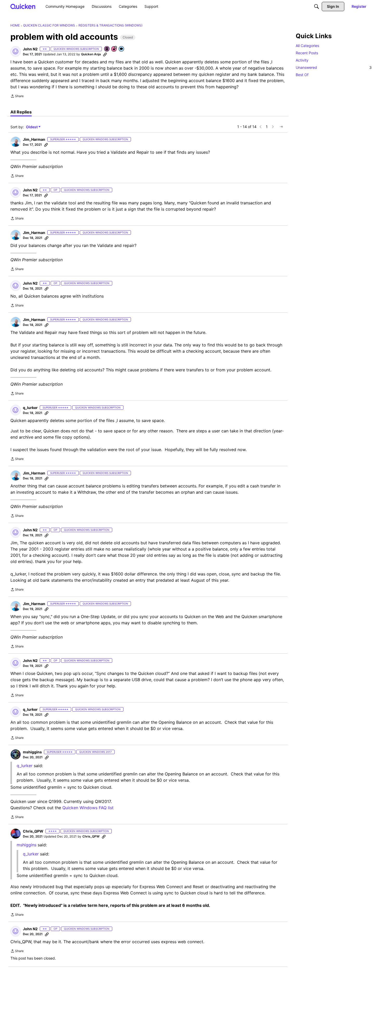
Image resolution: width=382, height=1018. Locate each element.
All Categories (307, 45)
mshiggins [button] (32, 752)
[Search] (316, 6)
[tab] (21, 112)
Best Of (302, 74)
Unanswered (334, 67)
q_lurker (24, 765)
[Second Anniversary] (114, 49)
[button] (15, 51)
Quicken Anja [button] (91, 54)
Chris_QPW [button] (33, 831)
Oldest (32, 127)
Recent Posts (307, 53)
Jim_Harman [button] (34, 139)
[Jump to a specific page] (281, 127)
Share (17, 96)
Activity (302, 60)
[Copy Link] (105, 54)
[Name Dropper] (107, 49)
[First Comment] (121, 49)
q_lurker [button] (30, 407)
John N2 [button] (30, 49)
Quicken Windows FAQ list (88, 807)
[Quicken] (23, 6)
